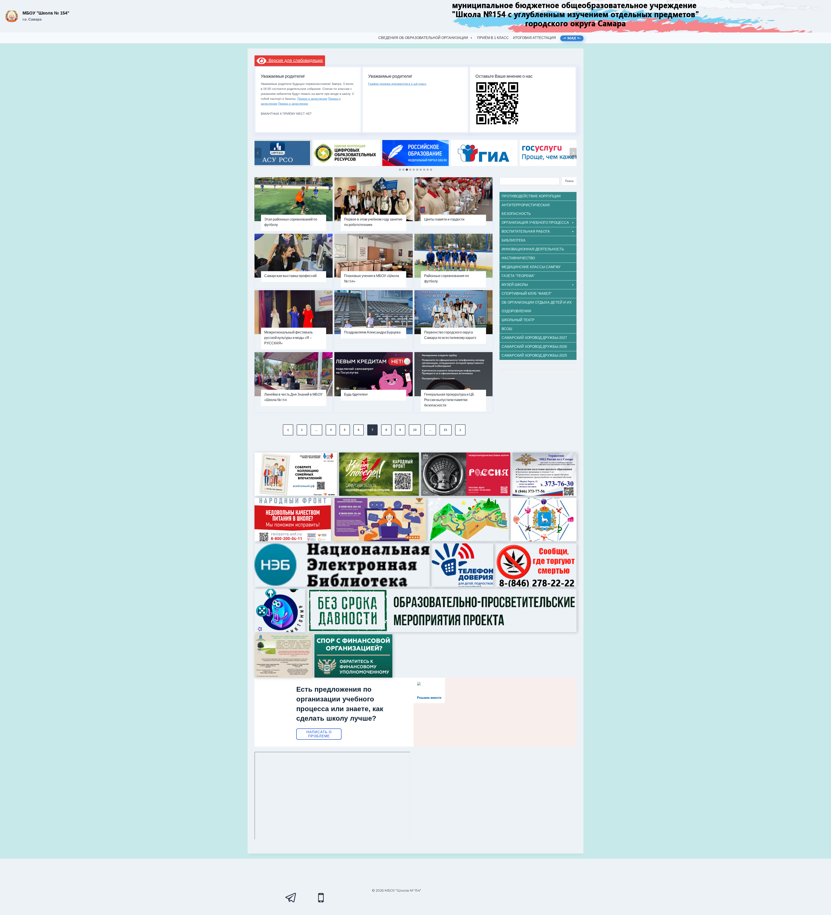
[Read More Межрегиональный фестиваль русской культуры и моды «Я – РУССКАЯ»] (293, 312)
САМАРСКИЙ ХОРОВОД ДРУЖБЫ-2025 (534, 355)
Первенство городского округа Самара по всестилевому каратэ (450, 335)
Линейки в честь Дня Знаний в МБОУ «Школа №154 (293, 397)
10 (415, 430)
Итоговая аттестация (534, 38)
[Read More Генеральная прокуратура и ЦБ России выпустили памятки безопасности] (453, 374)
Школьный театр (518, 320)
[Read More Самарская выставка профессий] (293, 256)
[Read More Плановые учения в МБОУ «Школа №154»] (373, 256)
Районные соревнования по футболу (446, 278)
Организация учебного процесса (535, 222)
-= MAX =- (572, 38)
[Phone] (321, 898)
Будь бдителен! (356, 394)
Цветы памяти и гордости (444, 219)
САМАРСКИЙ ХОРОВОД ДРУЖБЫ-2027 (534, 338)
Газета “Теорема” (518, 276)
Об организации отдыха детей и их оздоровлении (537, 307)
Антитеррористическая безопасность (526, 209)
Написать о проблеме (319, 734)
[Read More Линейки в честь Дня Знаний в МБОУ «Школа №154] (293, 374)
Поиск (569, 181)
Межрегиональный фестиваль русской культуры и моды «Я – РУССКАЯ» (288, 338)
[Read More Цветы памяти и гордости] (453, 199)
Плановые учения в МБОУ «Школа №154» (371, 278)
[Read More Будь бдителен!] (373, 374)
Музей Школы (515, 285)
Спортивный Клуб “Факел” (526, 293)
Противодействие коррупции (531, 196)
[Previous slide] (257, 153)
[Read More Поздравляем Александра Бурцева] (373, 312)
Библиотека (513, 240)
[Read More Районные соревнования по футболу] (453, 256)
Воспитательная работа (526, 231)
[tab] (400, 170)
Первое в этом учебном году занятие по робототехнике (373, 222)
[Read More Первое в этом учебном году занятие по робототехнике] (373, 199)
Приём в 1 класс (493, 38)
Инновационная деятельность (533, 249)
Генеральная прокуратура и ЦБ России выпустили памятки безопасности (449, 400)
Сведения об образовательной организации (423, 38)
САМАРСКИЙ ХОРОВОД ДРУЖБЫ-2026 (534, 346)
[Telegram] (291, 898)
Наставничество (518, 258)
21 (445, 430)
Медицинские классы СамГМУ (531, 267)
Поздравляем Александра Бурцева (372, 332)
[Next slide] (573, 153)
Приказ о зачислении (312, 98)
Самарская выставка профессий (290, 276)
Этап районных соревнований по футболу (290, 222)
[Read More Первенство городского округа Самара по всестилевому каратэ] (453, 312)
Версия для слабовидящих (294, 60)
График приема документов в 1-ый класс (397, 83)
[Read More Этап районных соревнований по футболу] (293, 199)
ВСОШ (507, 329)
